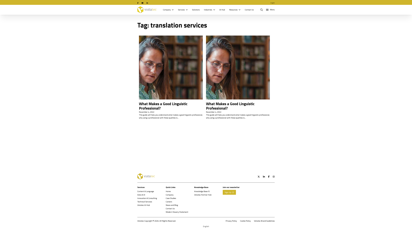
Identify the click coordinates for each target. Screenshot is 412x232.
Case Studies (171, 198)
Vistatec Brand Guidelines (264, 220)
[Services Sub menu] (187, 10)
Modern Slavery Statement (177, 212)
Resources (233, 9)
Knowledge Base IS (202, 191)
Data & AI (141, 194)
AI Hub (222, 9)
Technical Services (144, 201)
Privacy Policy (231, 220)
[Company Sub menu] (173, 10)
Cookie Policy (245, 220)
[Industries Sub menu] (214, 10)
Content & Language (145, 191)
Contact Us (249, 9)
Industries (208, 9)
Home (168, 191)
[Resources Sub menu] (240, 10)
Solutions (196, 9)
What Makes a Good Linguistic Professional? (163, 106)
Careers (169, 201)
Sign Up (228, 192)
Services (181, 9)
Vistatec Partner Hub (202, 194)
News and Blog (172, 205)
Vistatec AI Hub (143, 205)
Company (167, 9)
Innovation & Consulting (147, 198)
